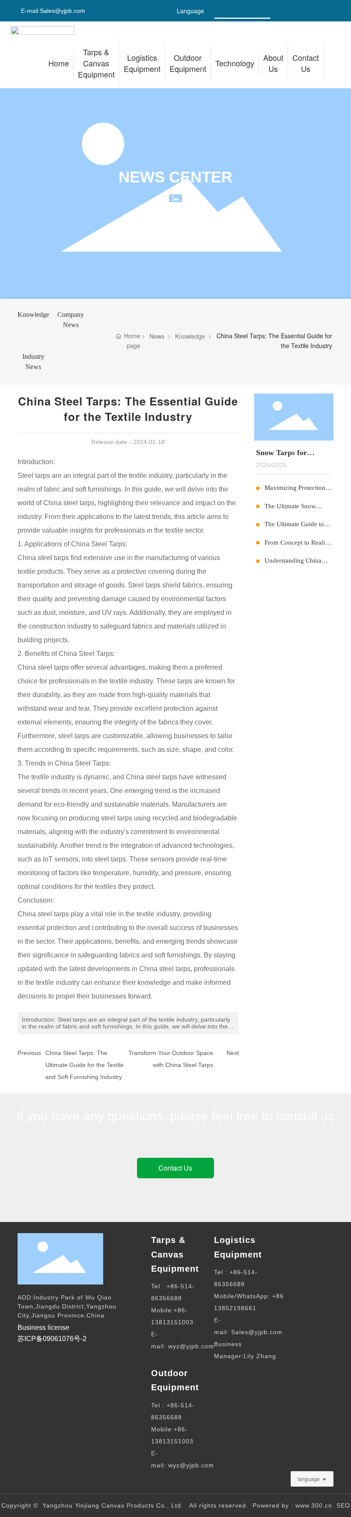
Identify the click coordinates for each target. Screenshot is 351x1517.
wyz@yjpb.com (191, 1346)
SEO (343, 1505)
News (156, 336)
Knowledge (33, 314)
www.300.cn (313, 1505)
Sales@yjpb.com (62, 10)
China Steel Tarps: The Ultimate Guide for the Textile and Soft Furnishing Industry (84, 1064)
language (308, 1478)
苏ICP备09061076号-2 (52, 1338)
